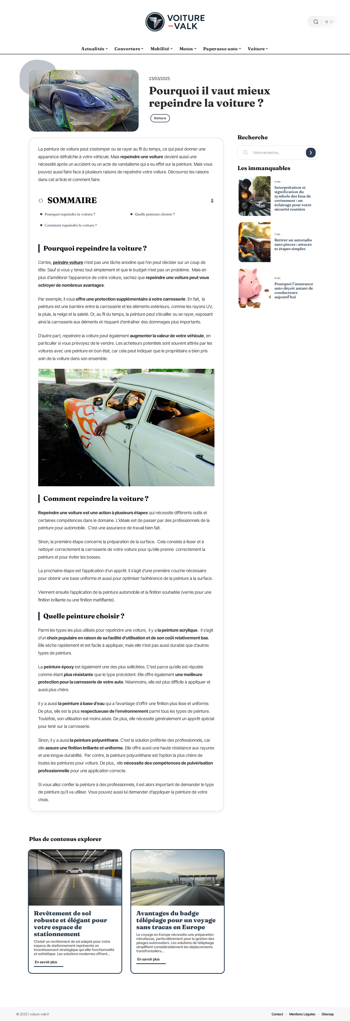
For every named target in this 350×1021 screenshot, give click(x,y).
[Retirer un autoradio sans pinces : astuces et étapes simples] (254, 242)
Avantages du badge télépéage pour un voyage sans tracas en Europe (175, 920)
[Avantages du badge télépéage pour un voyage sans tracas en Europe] (177, 878)
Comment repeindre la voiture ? (71, 225)
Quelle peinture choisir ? (155, 214)
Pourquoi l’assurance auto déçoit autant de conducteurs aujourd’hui (293, 290)
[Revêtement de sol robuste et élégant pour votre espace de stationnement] (75, 878)
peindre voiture (68, 262)
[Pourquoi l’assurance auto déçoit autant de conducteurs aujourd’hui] (254, 288)
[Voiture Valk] (175, 21)
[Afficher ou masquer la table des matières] (155, 201)
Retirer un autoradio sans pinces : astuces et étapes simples (293, 244)
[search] (316, 22)
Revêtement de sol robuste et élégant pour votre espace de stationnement (70, 923)
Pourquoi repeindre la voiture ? (70, 214)
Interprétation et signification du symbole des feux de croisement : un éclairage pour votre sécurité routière (292, 198)
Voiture (160, 118)
